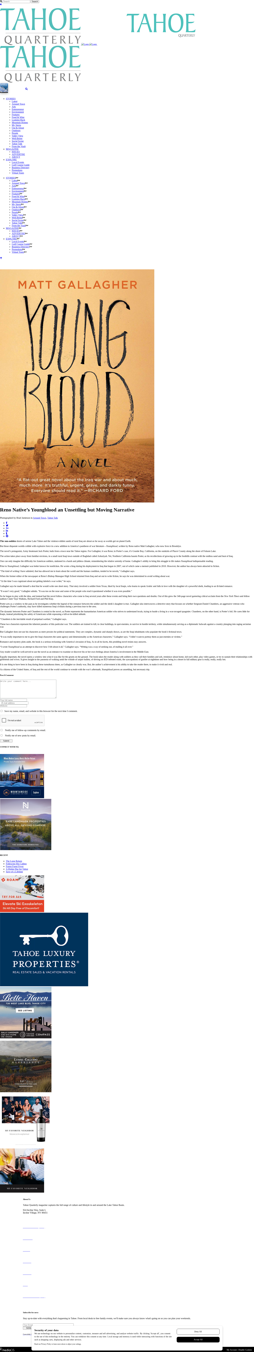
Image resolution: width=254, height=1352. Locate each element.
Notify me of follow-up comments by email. (25, 730)
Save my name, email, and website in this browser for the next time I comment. (40, 711)
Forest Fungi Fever (15, 866)
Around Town (39, 518)
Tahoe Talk (52, 518)
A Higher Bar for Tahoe (17, 869)
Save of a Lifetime (14, 871)
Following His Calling (16, 863)
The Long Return (14, 861)
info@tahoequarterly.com (34, 1218)
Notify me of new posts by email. (20, 735)
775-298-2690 (29, 1215)
